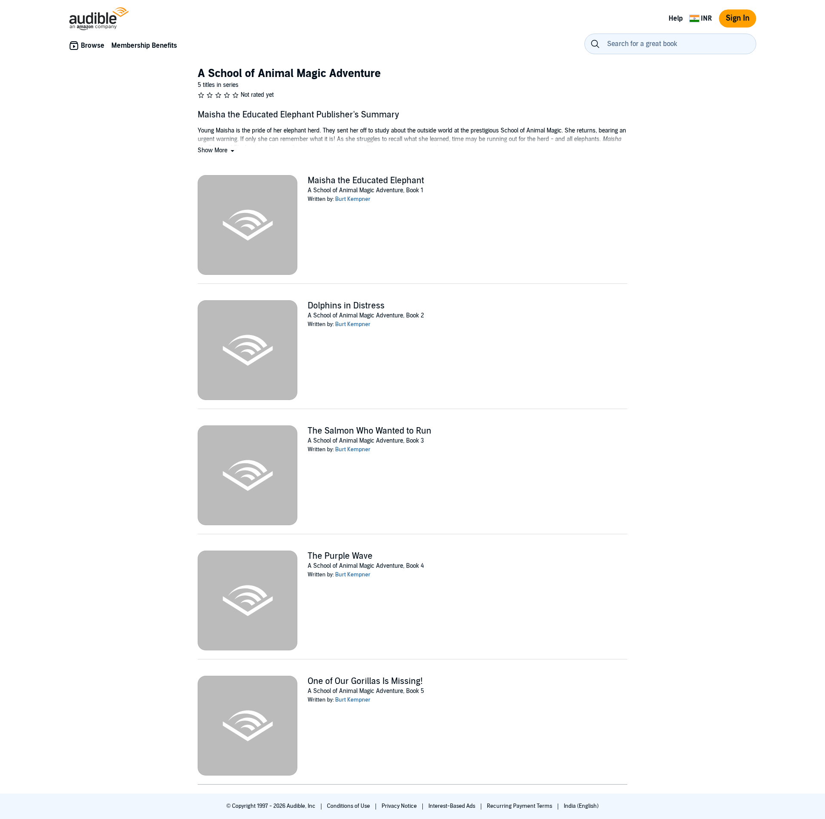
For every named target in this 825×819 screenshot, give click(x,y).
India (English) (581, 806)
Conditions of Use (349, 806)
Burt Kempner (352, 199)
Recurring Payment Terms (520, 806)
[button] (217, 150)
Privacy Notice (400, 806)
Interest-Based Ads (452, 806)
